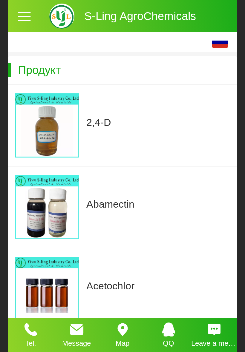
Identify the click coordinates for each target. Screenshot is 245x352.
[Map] (122, 328)
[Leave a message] (214, 328)
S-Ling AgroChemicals (140, 16)
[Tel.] (31, 328)
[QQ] (169, 328)
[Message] (77, 328)
